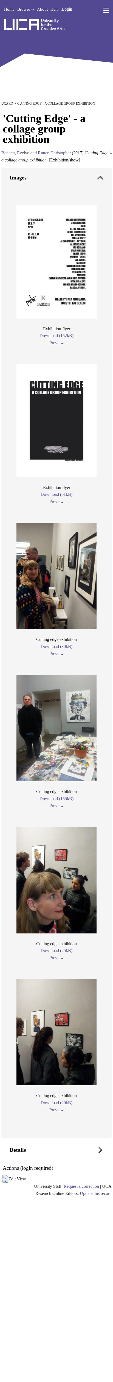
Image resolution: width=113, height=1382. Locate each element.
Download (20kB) (56, 1102)
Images (18, 178)
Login (66, 9)
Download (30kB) (56, 646)
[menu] (106, 10)
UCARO (7, 103)
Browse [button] (24, 9)
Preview (56, 342)
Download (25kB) (56, 950)
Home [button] (9, 9)
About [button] (42, 9)
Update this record (96, 1193)
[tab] (56, 653)
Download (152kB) (56, 335)
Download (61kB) (56, 494)
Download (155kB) (56, 798)
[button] (5, 1179)
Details (18, 1150)
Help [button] (54, 9)
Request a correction (81, 1186)
